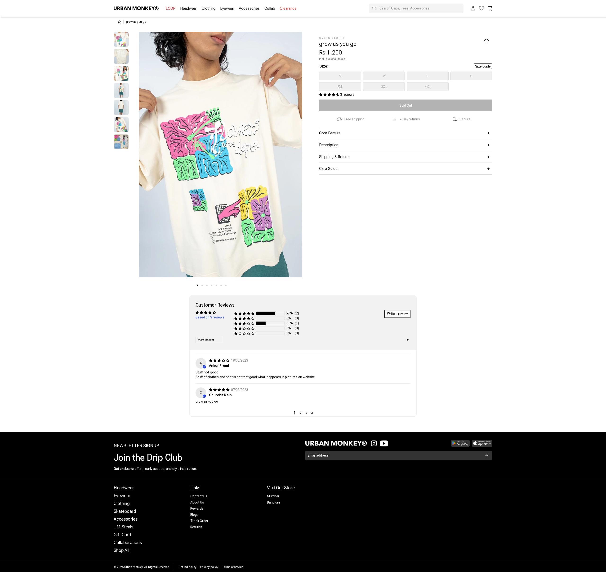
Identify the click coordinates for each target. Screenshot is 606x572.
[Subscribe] (486, 455)
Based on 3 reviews (210, 317)
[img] (219, 360)
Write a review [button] (397, 314)
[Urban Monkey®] (136, 8)
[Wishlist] (481, 8)
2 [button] (301, 413)
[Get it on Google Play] (460, 443)
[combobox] (416, 8)
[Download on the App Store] (482, 443)
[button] (490, 8)
